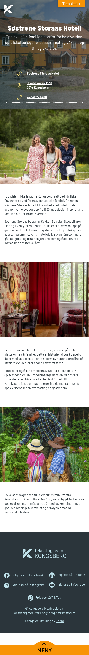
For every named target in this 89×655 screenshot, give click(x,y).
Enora (60, 621)
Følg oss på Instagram (27, 585)
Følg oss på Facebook (28, 575)
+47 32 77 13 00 (37, 97)
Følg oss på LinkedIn (71, 575)
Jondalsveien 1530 (39, 83)
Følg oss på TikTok (48, 597)
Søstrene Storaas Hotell (43, 73)
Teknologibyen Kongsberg (44, 553)
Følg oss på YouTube (71, 584)
